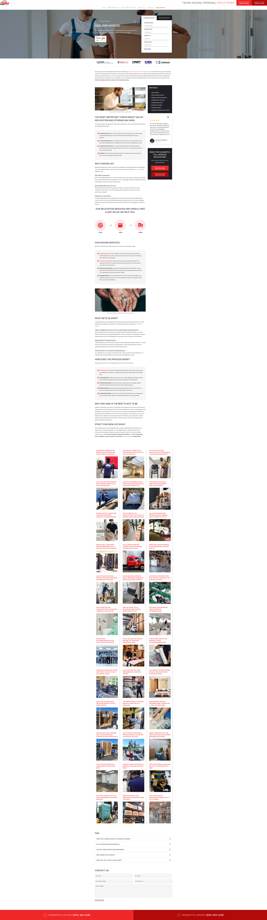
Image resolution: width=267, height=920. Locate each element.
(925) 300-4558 (259, 2)
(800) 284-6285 (244, 2)
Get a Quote (147, 49)
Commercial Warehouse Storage (160, 110)
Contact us (150, 7)
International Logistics (158, 100)
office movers (137, 169)
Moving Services (113, 7)
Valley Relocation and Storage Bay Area (140, 71)
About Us (141, 7)
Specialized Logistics (127, 7)
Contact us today (128, 436)
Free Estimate (160, 7)
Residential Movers (156, 105)
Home (103, 7)
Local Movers (155, 92)
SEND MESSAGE (99, 900)
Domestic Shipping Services (159, 97)
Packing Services (156, 107)
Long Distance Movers (157, 95)
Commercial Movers (156, 102)
